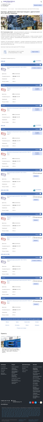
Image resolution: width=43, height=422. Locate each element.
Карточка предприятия (3, 374)
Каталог (35, 364)
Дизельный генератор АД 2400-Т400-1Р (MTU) (16, 260)
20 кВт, (3, 408)
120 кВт (38, 408)
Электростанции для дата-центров (37, 377)
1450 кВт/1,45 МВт (34, 412)
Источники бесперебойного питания (36, 396)
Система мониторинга (37, 366)
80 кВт (31, 408)
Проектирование (15, 366)
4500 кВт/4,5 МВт (10, 415)
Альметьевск (27, 322)
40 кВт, (16, 408)
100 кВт (35, 408)
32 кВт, (12, 408)
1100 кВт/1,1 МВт (34, 411)
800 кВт (18, 411)
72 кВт (28, 408)
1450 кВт (3, 61)
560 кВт (3, 411)
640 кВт (11, 411)
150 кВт (6, 409)
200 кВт (17, 409)
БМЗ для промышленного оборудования (36, 388)
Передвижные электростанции (36, 381)
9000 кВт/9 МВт (17, 416)
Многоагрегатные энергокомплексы (36, 391)
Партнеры (3, 370)
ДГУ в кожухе (35, 385)
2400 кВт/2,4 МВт (5, 254)
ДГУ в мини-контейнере (35, 383)
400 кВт (19, 410)
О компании (3, 366)
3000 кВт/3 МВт (26, 414)
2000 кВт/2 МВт (5, 190)
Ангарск (37, 322)
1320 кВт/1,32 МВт (18, 412)
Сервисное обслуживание (14, 369)
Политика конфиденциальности (33, 420)
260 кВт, (32, 409)
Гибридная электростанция (36, 394)
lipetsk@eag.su (4, 404)
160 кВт (10, 409)
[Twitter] (35, 402)
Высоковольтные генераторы (36, 374)
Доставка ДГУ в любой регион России (16, 380)
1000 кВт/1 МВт (27, 411)
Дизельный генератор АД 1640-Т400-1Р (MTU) (16, 172)
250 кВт (28, 409)
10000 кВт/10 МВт (25, 416)
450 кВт (23, 410)
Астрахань (17, 325)
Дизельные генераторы (35, 369)
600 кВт (7, 411)
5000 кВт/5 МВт (18, 415)
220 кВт (21, 409)
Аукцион (24, 368)
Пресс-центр (25, 370)
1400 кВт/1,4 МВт (26, 412)
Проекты (24, 371)
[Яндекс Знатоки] (41, 402)
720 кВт (14, 411)
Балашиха (37, 325)
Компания (3, 364)
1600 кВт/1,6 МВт (10, 413)
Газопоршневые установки (36, 371)
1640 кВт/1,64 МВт (19, 413)
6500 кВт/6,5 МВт (33, 415)
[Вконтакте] (30, 402)
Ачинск (27, 325)
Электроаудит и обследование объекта (15, 372)
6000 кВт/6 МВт (25, 415)
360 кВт (16, 410)
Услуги (13, 364)
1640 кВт (3, 125)
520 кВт (35, 410)
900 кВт (22, 411)
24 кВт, (6, 408)
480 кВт (27, 410)
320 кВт (8, 410)
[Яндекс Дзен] (38, 402)
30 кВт (9, 408)
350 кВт (12, 410)
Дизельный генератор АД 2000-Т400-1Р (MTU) (16, 196)
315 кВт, (5, 410)
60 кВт (22, 408)
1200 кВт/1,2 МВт (11, 412)
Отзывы (2, 371)
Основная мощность (10, 58)
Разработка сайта (22, 419)
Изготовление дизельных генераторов (14, 375)
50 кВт (19, 408)
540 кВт (38, 410)
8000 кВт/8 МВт (9, 416)
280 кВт (36, 409)
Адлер (17, 322)
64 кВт (25, 408)
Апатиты (7, 325)
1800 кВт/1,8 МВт (26, 413)
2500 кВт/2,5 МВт (19, 414)
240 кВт (25, 409)
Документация (25, 366)
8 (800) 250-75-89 (6, 4)
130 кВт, (3, 409)
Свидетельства (4, 368)
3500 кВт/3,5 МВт (34, 414)
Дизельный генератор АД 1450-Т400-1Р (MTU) (16, 67)
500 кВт (31, 410)
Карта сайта (31, 419)
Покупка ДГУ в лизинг (16, 378)
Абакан (7, 322)
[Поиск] (41, 1)
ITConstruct (21, 420)
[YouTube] (33, 402)
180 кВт (13, 409)
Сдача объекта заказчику (15, 383)
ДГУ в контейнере (36, 378)
